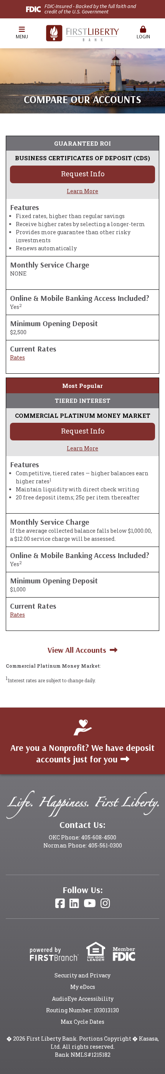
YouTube (90, 903)
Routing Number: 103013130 (82, 1010)
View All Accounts (77, 650)
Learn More (82, 191)
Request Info (82, 173)
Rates (17, 357)
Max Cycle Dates (82, 1021)
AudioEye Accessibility (83, 998)
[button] (22, 33)
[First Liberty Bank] (82, 32)
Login (143, 36)
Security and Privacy (82, 975)
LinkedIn (74, 903)
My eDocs (82, 986)
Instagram (105, 903)
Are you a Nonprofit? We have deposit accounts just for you (82, 753)
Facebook (60, 903)
